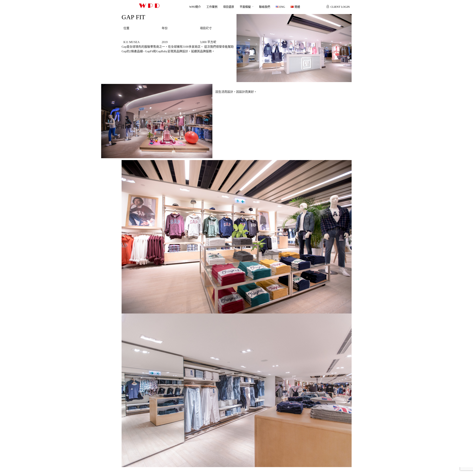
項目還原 (228, 6)
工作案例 (211, 6)
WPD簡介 (195, 6)
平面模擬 (245, 6)
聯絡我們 (264, 6)
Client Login (340, 6)
